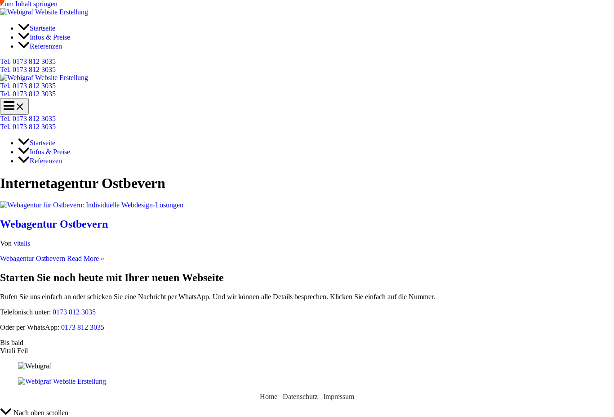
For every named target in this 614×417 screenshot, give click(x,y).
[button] (307, 62)
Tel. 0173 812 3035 (28, 69)
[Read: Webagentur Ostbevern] (91, 205)
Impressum (338, 396)
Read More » (52, 258)
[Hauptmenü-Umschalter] (14, 106)
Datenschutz (300, 396)
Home (268, 396)
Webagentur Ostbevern (54, 224)
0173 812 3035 (73, 312)
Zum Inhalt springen (29, 4)
